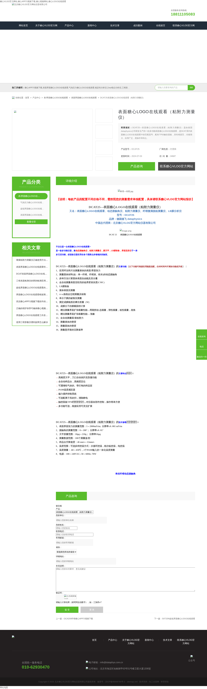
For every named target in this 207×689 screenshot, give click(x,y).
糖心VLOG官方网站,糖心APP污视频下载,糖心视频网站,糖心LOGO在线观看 (33, 1)
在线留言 (160, 25)
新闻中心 (92, 25)
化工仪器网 (154, 682)
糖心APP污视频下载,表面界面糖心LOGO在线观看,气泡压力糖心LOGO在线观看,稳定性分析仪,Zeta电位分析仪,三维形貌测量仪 (80, 87)
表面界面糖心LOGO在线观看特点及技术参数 (32, 267)
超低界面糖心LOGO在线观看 (33, 209)
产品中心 (69, 25)
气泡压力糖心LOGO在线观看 (33, 202)
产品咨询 (136, 166)
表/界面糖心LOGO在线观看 (56, 97)
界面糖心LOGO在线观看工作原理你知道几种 (32, 315)
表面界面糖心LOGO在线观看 (84, 97)
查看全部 (31, 221)
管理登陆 (165, 682)
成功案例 (137, 25)
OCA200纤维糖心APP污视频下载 (78, 618)
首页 (27, 97)
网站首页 (23, 25)
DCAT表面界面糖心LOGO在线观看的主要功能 (32, 274)
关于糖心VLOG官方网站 (46, 27)
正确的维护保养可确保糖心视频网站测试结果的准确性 (32, 308)
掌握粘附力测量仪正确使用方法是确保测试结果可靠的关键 (32, 260)
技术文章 (114, 25)
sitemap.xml (132, 682)
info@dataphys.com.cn (111, 662)
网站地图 (4, 687)
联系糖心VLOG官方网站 (184, 27)
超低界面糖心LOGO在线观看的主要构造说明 (32, 287)
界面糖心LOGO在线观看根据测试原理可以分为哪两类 (32, 294)
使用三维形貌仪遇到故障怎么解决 (32, 322)
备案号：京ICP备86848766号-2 (111, 682)
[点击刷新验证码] (70, 596)
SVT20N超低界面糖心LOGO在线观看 (178, 618)
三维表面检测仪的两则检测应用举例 (32, 280)
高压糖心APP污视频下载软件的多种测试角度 (32, 301)
